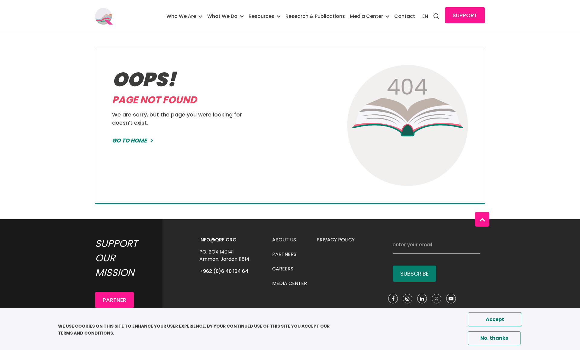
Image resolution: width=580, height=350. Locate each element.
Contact (404, 16)
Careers (282, 268)
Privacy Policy (336, 239)
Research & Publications (315, 16)
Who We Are (181, 16)
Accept (495, 319)
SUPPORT (465, 15)
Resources (261, 16)
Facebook (393, 298)
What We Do (222, 16)
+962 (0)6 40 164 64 (223, 271)
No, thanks (494, 338)
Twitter (436, 298)
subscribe (414, 273)
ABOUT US (284, 239)
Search (436, 16)
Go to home (129, 140)
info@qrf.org (218, 239)
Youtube (451, 298)
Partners (284, 254)
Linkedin (422, 298)
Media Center (366, 16)
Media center (289, 283)
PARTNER (114, 300)
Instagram (407, 298)
